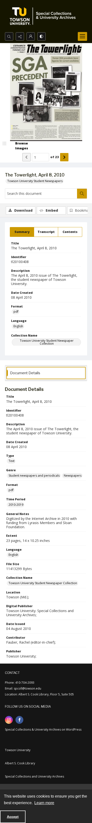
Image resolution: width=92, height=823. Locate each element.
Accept (13, 817)
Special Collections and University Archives (34, 776)
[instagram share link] (9, 720)
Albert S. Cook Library (20, 763)
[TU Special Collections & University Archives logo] (44, 16)
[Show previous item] (26, 157)
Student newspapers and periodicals (34, 475)
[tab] (22, 232)
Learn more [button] (44, 803)
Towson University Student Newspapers (35, 181)
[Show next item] (64, 157)
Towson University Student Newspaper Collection (47, 342)
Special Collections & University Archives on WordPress (43, 729)
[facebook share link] (19, 720)
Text (11, 461)
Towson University (17, 750)
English (18, 326)
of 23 (54, 157)
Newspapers (72, 475)
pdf (15, 311)
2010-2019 (16, 505)
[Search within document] (82, 193)
